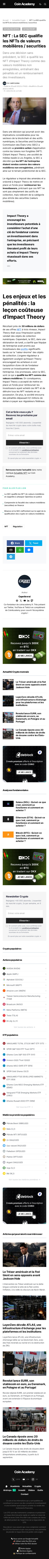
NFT (19, 329)
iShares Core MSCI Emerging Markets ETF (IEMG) (25, 1086)
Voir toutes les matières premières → (24, 1179)
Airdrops (9, 1490)
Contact (24, 1494)
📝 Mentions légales (24, 1551)
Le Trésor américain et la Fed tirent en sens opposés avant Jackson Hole (31, 684)
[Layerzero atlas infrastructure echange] (8, 701)
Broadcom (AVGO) (15, 1004)
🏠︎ (6, 1486)
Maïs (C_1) (11, 1129)
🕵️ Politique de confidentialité (24, 1553)
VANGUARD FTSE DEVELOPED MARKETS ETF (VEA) (25, 1078)
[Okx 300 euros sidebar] (24, 645)
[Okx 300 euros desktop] (24, 281)
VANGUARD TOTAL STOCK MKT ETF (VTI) (25, 1043)
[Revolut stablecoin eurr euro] (8, 717)
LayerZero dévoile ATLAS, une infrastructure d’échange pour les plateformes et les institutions (31, 701)
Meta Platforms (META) (17, 1010)
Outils (40, 1490)
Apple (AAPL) (12, 974)
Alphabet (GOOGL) (15, 979)
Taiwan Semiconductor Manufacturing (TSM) (23, 997)
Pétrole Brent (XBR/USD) (17, 1123)
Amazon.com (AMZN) (16, 991)
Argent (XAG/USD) (15, 1162)
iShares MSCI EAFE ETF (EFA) (20, 1066)
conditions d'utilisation (30, 450)
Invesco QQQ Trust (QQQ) (18, 1060)
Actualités (27, 1486)
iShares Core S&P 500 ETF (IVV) (21, 1054)
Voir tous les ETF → (24, 1107)
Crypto (37, 1486)
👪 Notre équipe (24, 1548)
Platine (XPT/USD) (15, 1157)
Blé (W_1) (10, 1173)
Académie (15, 1486)
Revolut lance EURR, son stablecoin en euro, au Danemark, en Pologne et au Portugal (30, 717)
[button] (4, 4)
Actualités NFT (29, 29)
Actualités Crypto (18, 20)
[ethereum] (8, 818)
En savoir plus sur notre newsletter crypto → (24, 458)
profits (24, 349)
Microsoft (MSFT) (14, 985)
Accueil (5, 20)
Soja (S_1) (11, 1168)
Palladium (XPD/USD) (16, 1151)
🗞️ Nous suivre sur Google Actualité (24, 1539)
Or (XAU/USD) (13, 1140)
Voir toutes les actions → (24, 1027)
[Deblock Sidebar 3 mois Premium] (24, 763)
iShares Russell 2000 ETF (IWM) (21, 1101)
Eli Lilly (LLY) (12, 1021)
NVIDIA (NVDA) (13, 968)
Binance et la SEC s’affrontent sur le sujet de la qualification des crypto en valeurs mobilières (25, 512)
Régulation (18, 526)
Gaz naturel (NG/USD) (16, 1145)
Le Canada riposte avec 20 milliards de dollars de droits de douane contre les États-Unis (30, 733)
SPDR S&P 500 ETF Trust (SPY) (21, 1049)
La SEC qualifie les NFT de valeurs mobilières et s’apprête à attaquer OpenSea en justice (24, 495)
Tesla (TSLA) (12, 1015)
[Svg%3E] (24, 581)
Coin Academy (24, 4)
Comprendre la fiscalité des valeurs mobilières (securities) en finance (24, 504)
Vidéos (31, 1490)
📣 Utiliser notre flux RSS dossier (24, 1544)
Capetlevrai (25, 596)
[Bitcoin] (8, 834)
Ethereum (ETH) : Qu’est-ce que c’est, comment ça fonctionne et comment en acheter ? (30, 821)
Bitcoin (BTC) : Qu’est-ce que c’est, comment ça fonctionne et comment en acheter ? (29, 836)
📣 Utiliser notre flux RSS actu (24, 1541)
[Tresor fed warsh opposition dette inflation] (8, 684)
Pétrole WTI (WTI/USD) (17, 1134)
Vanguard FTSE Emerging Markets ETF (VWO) (24, 1094)
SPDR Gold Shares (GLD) (18, 1071)
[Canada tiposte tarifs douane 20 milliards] (8, 733)
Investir (21, 1490)
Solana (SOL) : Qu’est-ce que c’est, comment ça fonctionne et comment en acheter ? (31, 806)
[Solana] (8, 803)
